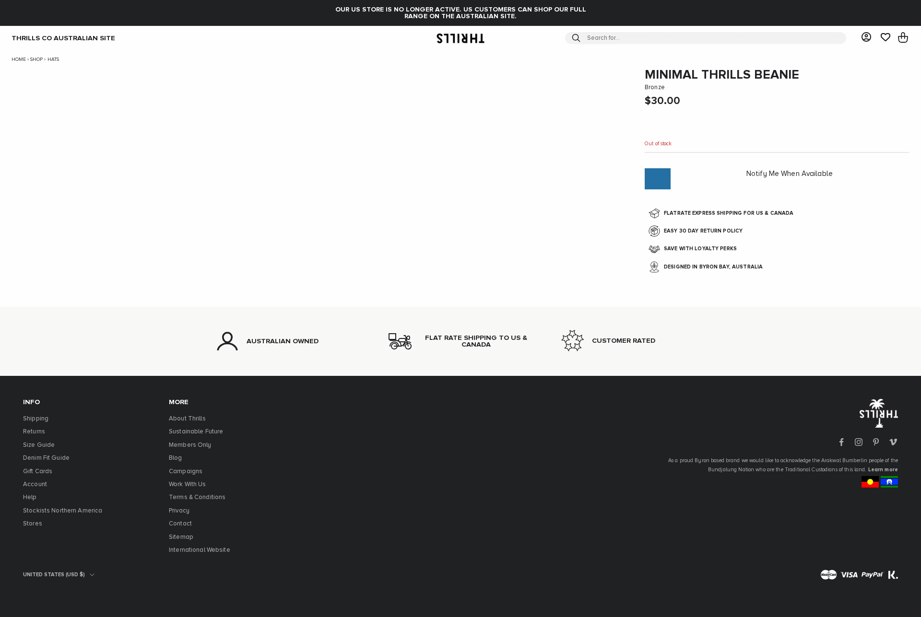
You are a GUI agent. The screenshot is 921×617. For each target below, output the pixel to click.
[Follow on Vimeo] (893, 442)
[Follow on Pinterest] (876, 442)
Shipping (35, 419)
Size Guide (39, 445)
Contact (180, 524)
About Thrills (187, 419)
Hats (53, 59)
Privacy (179, 511)
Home (19, 59)
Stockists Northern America (62, 511)
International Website (199, 550)
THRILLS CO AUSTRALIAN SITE (63, 38)
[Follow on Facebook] (841, 442)
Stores (32, 524)
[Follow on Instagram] (858, 442)
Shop (36, 59)
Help (30, 497)
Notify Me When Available (789, 173)
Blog (175, 458)
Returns (34, 432)
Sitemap (181, 537)
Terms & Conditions (197, 497)
